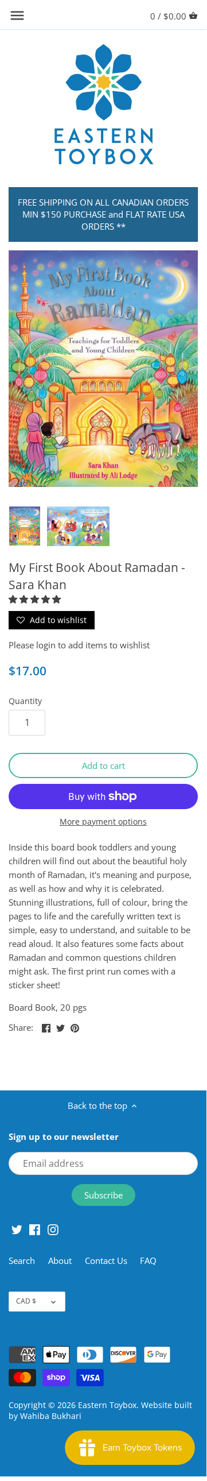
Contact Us (106, 1260)
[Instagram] (53, 1229)
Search (22, 1260)
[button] (36, 599)
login (46, 645)
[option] (25, 526)
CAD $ (26, 1301)
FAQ (148, 1260)
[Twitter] (16, 1229)
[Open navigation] (17, 15)
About (61, 1260)
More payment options (103, 821)
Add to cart (103, 765)
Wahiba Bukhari (50, 1416)
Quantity (25, 701)
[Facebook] (34, 1229)
